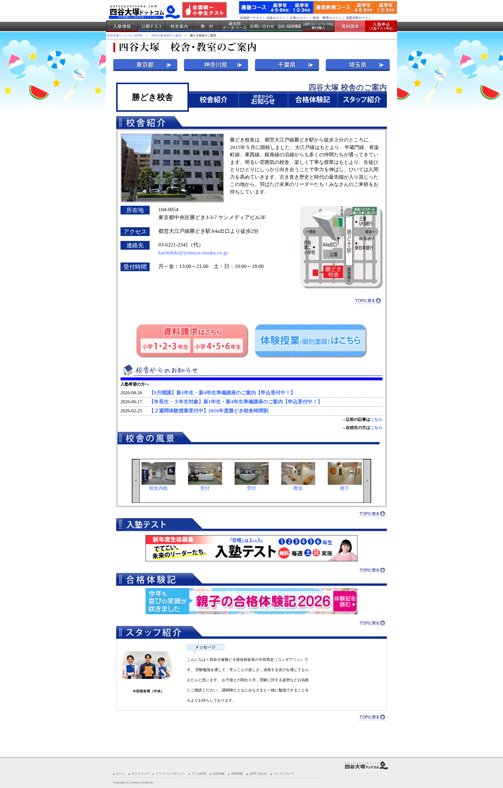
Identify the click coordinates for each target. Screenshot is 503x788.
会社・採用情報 (289, 26)
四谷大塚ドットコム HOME (125, 35)
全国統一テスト (251, 17)
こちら (376, 419)
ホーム (120, 773)
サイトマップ (140, 773)
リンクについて (284, 773)
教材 (207, 26)
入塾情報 (122, 26)
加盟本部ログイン (358, 17)
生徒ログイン (276, 17)
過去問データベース (235, 26)
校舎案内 (179, 26)
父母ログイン (299, 17)
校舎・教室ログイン (327, 17)
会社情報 (218, 773)
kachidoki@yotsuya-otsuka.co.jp (193, 252)
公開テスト (152, 26)
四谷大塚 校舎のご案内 (166, 35)
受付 (205, 488)
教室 (298, 488)
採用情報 (237, 773)
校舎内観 (158, 488)
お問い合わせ (262, 26)
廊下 (344, 488)
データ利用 (199, 773)
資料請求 (351, 26)
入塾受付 (379, 26)
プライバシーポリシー (170, 773)
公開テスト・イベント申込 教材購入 (318, 26)
